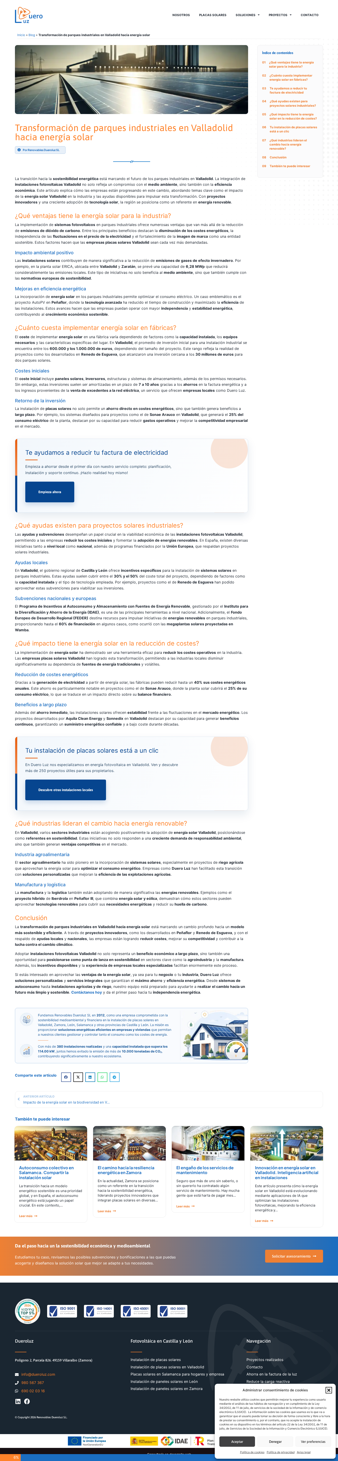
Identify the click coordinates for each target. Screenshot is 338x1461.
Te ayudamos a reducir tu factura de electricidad (288, 90)
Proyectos (278, 15)
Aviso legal (304, 1452)
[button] (329, 1390)
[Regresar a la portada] (29, 15)
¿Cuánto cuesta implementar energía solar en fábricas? (290, 77)
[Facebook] (27, 1401)
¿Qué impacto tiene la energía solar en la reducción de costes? (293, 116)
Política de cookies (252, 1452)
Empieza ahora (49, 492)
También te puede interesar (290, 166)
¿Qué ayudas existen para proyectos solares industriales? (293, 103)
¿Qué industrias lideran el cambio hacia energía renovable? (288, 144)
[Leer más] (35, 1216)
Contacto (309, 15)
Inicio (21, 35)
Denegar (275, 1442)
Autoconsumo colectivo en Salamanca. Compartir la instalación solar (46, 1172)
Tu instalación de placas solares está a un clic (293, 129)
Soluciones (245, 15)
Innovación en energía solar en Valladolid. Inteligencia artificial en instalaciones (286, 1172)
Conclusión (278, 157)
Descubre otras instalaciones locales (65, 790)
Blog (32, 35)
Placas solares (212, 15)
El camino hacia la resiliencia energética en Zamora (126, 1170)
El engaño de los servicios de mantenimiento (205, 1170)
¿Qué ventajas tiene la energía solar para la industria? (291, 64)
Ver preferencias (313, 1442)
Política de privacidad (281, 1452)
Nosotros (181, 15)
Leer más (25, 1216)
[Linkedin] (18, 1401)
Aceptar (237, 1442)
